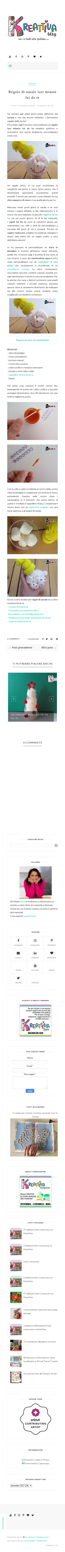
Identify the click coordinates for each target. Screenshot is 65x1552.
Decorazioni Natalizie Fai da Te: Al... (29, 716)
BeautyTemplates (38, 1537)
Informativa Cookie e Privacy (35, 1459)
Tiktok (18, 970)
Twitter (18, 983)
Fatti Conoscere (31, 1261)
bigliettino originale (38, 507)
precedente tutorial (18, 269)
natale (32, 84)
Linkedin (35, 958)
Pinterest (52, 945)
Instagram (35, 945)
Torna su (50, 1545)
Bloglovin (51, 958)
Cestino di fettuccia (18, 606)
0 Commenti (13, 639)
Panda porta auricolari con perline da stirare (30, 617)
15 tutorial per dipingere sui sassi (39, 1341)
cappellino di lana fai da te (21, 374)
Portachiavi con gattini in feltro (24, 610)
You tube (35, 970)
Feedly (52, 970)
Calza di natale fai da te (20, 621)
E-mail (18, 958)
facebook (18, 945)
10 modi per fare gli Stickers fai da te (41, 1373)
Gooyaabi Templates (35, 1541)
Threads (35, 983)
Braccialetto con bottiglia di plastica (26, 614)
